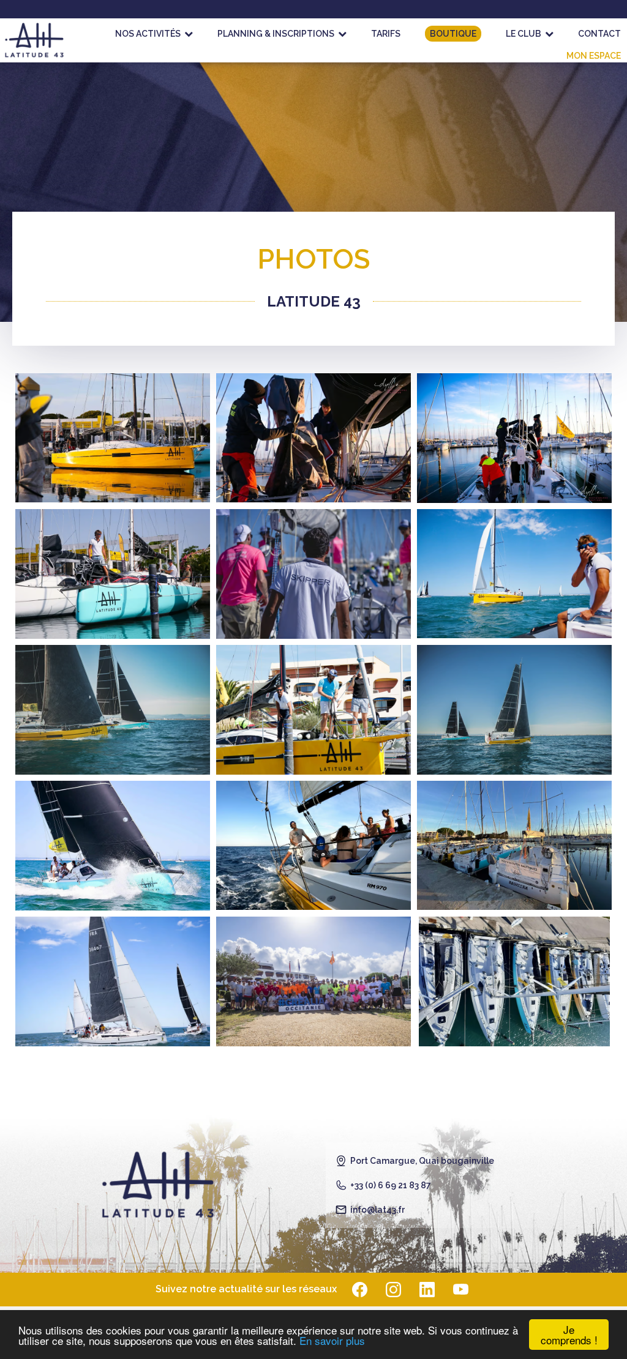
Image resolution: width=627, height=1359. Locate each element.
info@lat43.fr (377, 1210)
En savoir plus (332, 1340)
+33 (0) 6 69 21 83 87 (390, 1185)
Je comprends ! (569, 1334)
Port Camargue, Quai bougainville (422, 1161)
